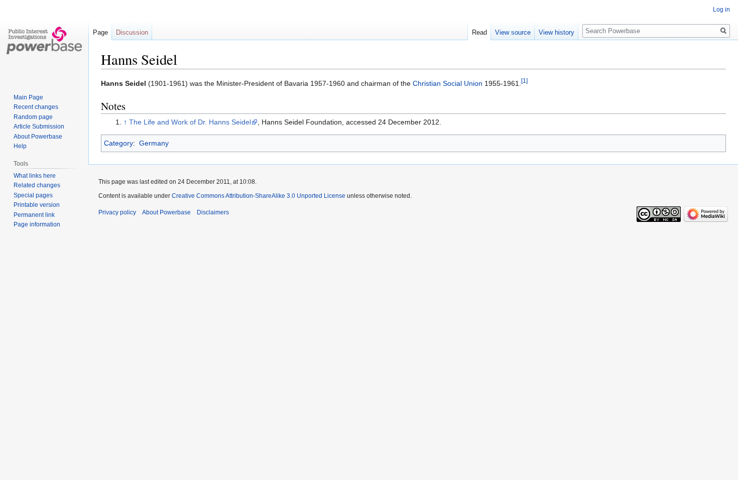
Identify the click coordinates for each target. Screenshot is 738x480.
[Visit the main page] (44, 40)
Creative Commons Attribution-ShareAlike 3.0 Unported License (258, 195)
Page (100, 32)
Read (479, 32)
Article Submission (39, 126)
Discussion (132, 32)
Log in (721, 9)
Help (20, 146)
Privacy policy (117, 212)
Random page (33, 117)
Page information (37, 224)
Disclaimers (213, 212)
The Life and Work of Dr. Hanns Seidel (190, 122)
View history (556, 32)
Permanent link (34, 214)
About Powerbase (38, 136)
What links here (35, 175)
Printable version (37, 204)
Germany (154, 143)
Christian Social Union (447, 83)
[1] (524, 80)
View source (513, 32)
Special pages (33, 195)
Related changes (37, 185)
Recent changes (36, 106)
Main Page (28, 97)
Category (118, 143)
